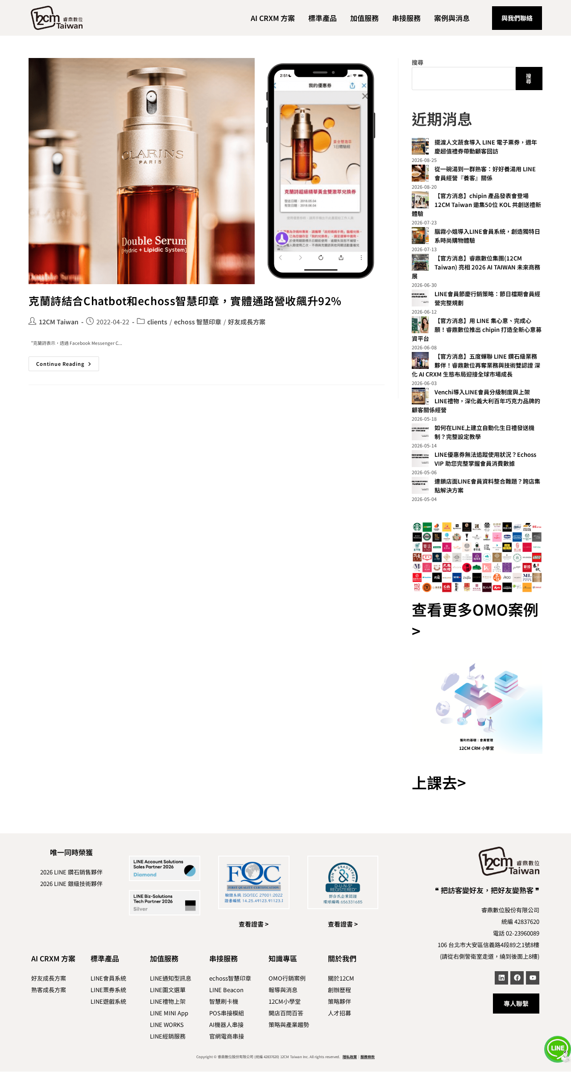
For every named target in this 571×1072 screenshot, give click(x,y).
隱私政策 (350, 1056)
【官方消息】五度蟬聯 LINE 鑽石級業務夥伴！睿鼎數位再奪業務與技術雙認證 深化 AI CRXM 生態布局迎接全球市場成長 (476, 365)
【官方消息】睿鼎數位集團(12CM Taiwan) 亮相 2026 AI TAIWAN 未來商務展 (476, 267)
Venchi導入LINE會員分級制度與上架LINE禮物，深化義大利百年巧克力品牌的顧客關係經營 (476, 401)
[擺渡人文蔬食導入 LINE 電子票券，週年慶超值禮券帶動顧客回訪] (420, 146)
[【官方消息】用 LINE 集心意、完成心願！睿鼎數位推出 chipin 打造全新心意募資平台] (420, 324)
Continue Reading (67, 361)
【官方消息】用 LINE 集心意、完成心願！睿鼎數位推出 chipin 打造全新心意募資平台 (477, 329)
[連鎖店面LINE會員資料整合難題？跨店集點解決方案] (420, 485)
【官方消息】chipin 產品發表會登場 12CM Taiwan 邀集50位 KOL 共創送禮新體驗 (476, 204)
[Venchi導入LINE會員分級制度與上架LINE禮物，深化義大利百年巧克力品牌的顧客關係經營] (420, 396)
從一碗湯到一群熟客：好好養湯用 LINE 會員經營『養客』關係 (485, 173)
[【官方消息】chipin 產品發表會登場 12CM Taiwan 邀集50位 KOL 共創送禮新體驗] (420, 199)
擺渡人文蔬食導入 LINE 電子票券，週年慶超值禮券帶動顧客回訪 (485, 146)
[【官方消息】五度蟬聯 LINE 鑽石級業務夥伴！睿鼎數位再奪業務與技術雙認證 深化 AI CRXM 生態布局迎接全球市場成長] (420, 360)
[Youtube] (532, 978)
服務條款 (367, 1056)
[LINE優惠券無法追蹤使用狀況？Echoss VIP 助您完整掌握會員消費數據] (420, 458)
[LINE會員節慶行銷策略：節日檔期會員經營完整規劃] (420, 298)
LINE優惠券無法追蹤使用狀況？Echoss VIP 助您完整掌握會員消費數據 (485, 459)
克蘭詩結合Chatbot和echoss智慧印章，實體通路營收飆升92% (185, 300)
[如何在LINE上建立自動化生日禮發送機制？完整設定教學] (420, 431)
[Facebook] (517, 978)
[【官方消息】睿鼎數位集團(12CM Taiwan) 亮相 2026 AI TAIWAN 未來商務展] (420, 262)
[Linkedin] (501, 978)
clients (157, 321)
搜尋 (417, 62)
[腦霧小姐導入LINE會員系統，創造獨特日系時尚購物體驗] (420, 235)
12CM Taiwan (59, 321)
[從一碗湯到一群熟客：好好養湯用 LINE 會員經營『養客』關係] (420, 173)
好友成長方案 (246, 321)
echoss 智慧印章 (197, 321)
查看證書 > (254, 923)
